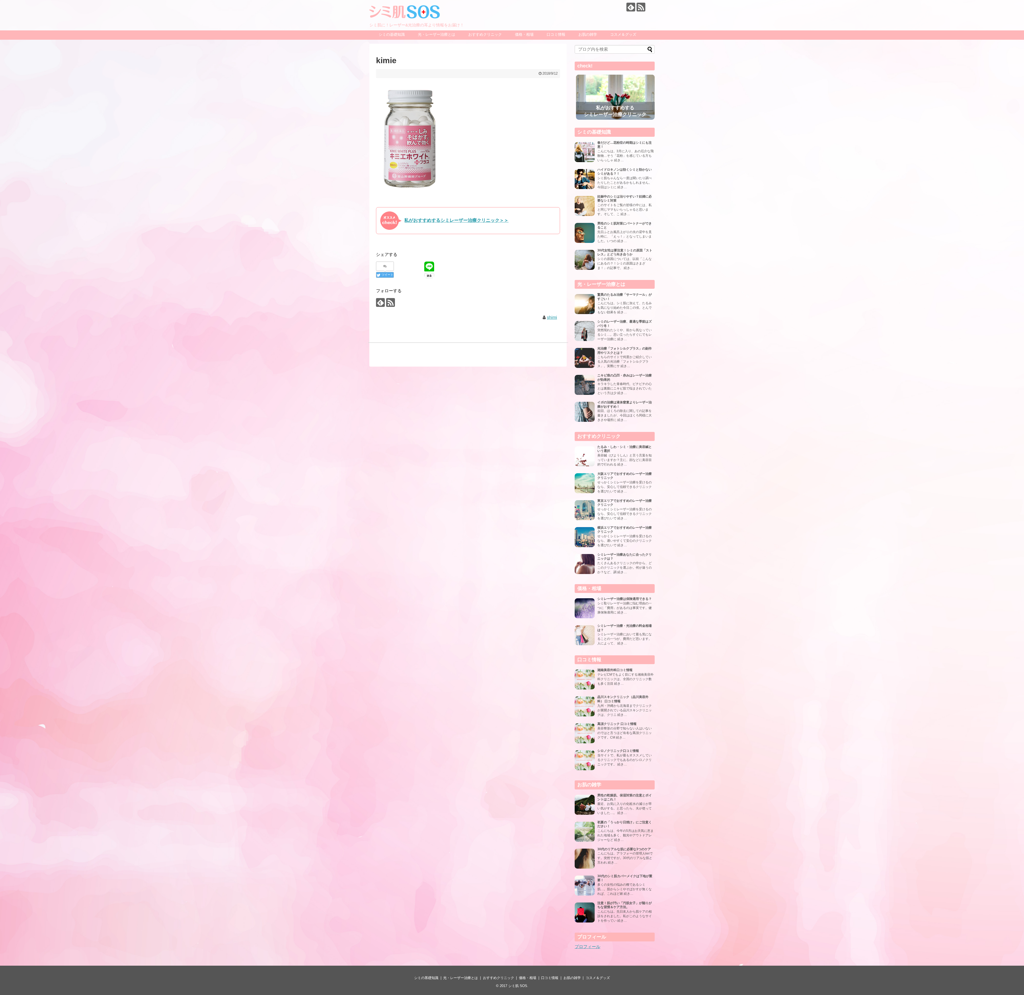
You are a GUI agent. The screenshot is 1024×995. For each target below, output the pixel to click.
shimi (552, 317)
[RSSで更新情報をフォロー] (641, 7)
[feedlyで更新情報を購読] (630, 7)
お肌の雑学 (587, 34)
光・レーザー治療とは (436, 34)
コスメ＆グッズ (623, 34)
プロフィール (587, 946)
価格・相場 (524, 34)
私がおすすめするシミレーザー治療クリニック (615, 111)
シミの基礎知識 (392, 34)
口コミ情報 (556, 34)
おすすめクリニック (485, 34)
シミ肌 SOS (517, 986)
